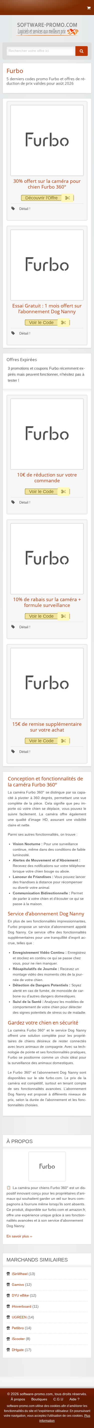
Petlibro (18, 1328)
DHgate (18, 1350)
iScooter (18, 1339)
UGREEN (19, 1317)
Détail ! (24, 209)
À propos (18, 1399)
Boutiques (39, 1399)
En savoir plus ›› (19, 1236)
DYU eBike (20, 1295)
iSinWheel (20, 1274)
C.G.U (58, 1399)
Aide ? (74, 1399)
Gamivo (18, 1285)
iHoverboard (21, 1306)
